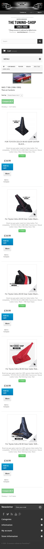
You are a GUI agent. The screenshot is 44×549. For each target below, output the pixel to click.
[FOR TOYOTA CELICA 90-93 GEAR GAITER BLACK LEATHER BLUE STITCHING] (22, 126)
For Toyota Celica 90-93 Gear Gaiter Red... (22, 369)
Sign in (39, 12)
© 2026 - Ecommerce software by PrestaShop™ (16, 543)
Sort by (4, 95)
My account (7, 530)
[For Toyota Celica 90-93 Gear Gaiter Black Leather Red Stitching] (22, 203)
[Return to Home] (4, 66)
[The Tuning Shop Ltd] (22, 25)
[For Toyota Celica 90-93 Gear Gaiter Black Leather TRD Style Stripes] (22, 278)
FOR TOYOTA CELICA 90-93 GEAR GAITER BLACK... (22, 143)
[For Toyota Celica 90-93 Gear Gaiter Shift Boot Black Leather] (22, 428)
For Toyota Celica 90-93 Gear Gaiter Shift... (22, 444)
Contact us (23, 12)
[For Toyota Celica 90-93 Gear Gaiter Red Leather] (22, 353)
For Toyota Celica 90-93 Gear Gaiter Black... (22, 219)
